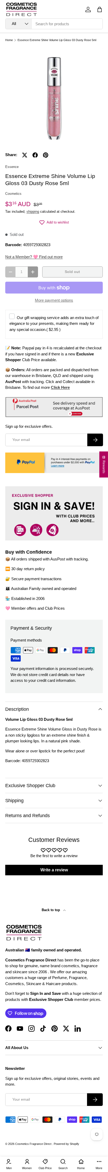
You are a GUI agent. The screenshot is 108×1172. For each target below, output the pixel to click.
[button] (99, 9)
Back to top (51, 910)
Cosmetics (13, 194)
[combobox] (54, 24)
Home (9, 40)
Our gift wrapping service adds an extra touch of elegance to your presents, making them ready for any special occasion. (54, 323)
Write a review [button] (54, 870)
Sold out (72, 272)
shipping (32, 211)
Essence (12, 167)
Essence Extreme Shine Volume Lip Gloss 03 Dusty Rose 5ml (57, 40)
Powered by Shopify (66, 1143)
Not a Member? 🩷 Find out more (34, 257)
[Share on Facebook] (35, 155)
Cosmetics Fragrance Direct (33, 1143)
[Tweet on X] (24, 155)
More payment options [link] (54, 300)
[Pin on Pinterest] (45, 155)
